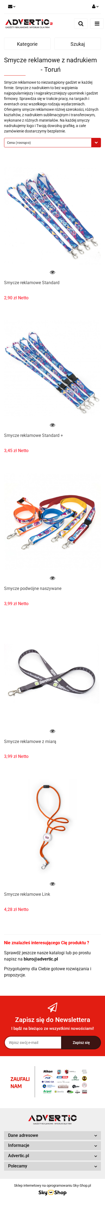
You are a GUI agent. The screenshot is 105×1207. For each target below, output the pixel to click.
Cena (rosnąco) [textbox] (19, 143)
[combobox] (52, 142)
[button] (52, 1135)
